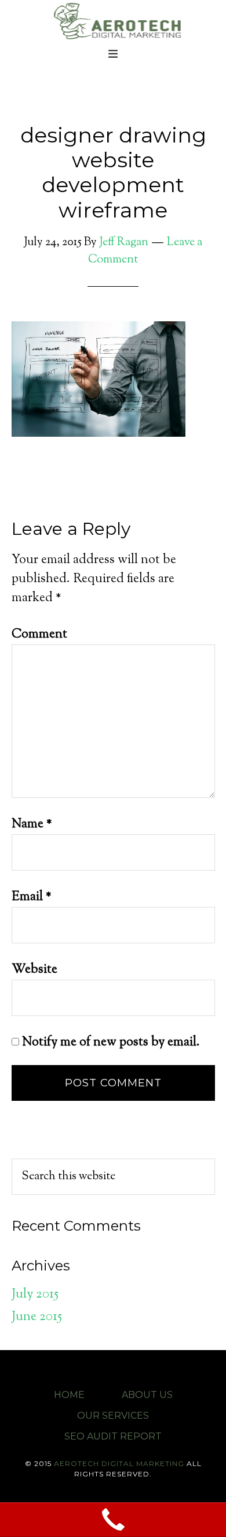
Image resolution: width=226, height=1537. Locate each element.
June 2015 (37, 1317)
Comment (39, 634)
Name (32, 824)
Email (32, 897)
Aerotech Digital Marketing (116, 20)
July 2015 (35, 1294)
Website (34, 970)
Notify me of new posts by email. (111, 1042)
